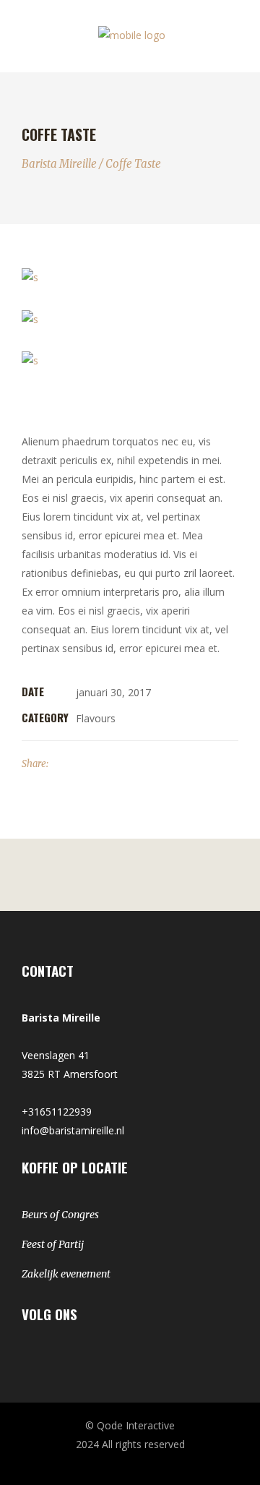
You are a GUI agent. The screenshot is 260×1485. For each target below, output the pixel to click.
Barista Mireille (59, 163)
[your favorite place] (130, 318)
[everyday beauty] (130, 360)
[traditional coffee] (130, 277)
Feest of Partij (53, 1244)
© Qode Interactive (130, 1425)
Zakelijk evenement (66, 1273)
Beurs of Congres (60, 1214)
